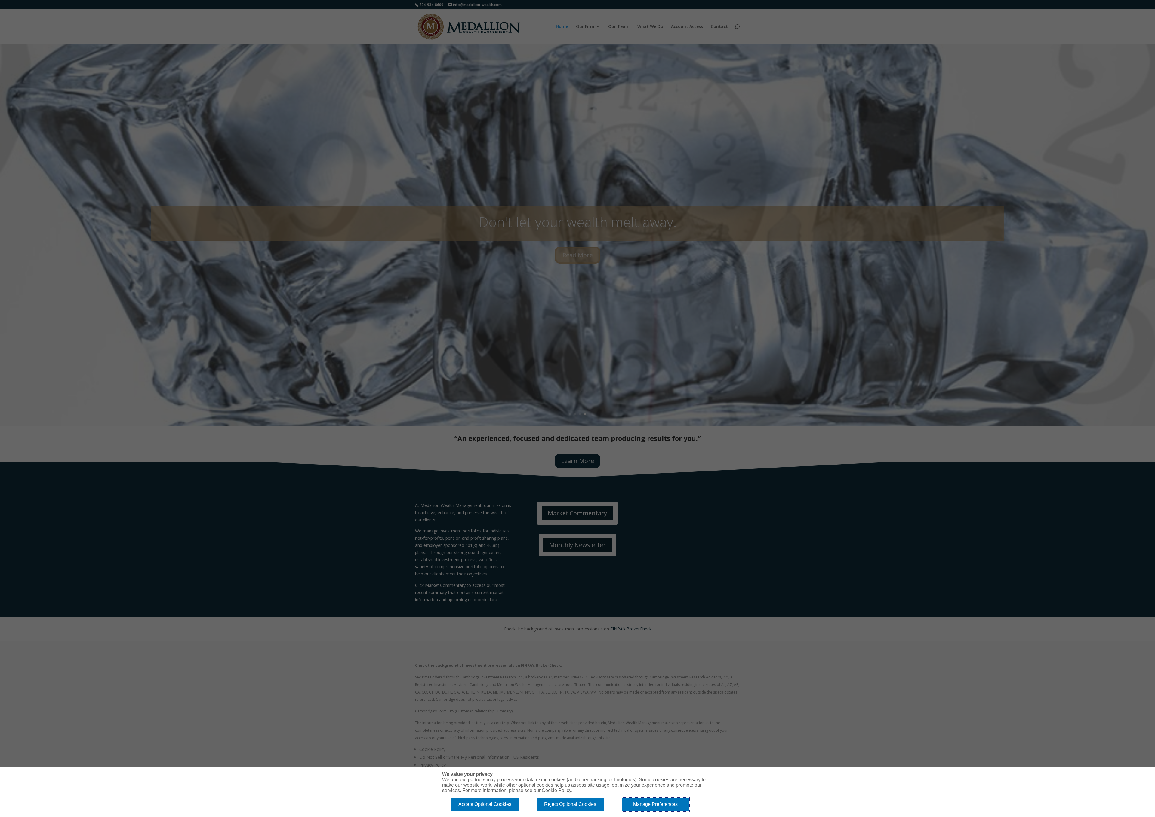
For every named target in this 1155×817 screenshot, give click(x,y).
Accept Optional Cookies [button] (484, 804)
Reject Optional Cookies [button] (570, 804)
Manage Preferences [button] (655, 804)
